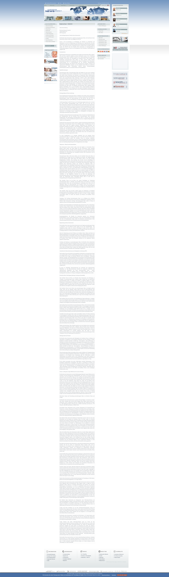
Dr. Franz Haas (118, 13)
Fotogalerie (68, 5)
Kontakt (100, 555)
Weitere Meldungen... (103, 25)
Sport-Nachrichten (49, 40)
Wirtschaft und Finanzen (50, 27)
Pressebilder (101, 58)
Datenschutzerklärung (106, 575)
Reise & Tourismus (49, 25)
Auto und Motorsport (50, 36)
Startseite (48, 5)
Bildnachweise (102, 560)
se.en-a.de (117, 25)
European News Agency (51, 555)
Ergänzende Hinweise (51, 559)
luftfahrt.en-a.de (118, 9)
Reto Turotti (118, 18)
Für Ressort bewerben (118, 555)
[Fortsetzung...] (125, 33)
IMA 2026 (101, 37)
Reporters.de (65, 555)
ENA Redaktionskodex (51, 557)
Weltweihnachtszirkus (103, 44)
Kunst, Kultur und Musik (50, 41)
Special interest (49, 32)
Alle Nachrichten (102, 57)
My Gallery (101, 32)
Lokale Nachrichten (49, 33)
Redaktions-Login (57, 5)
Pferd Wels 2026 (102, 39)
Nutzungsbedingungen (51, 554)
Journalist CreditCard (67, 558)
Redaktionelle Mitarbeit (103, 554)
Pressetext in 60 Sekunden (86, 555)
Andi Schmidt (118, 8)
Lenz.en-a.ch (118, 31)
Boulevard (48, 30)
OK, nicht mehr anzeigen (122, 575)
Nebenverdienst (117, 557)
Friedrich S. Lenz (118, 29)
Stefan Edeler (118, 24)
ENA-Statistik (76, 5)
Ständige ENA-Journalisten (51, 3)
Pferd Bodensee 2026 (103, 42)
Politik (47, 38)
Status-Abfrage (67, 3)
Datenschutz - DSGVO (85, 557)
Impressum (114, 575)
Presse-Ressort (102, 558)
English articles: (104, 5)
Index (60, 3)
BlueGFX (65, 560)
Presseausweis (65, 557)
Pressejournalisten (66, 554)
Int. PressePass (84, 554)
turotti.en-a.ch (118, 20)
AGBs (48, 560)
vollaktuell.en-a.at (118, 15)
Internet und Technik (50, 35)
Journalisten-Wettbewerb (119, 554)
